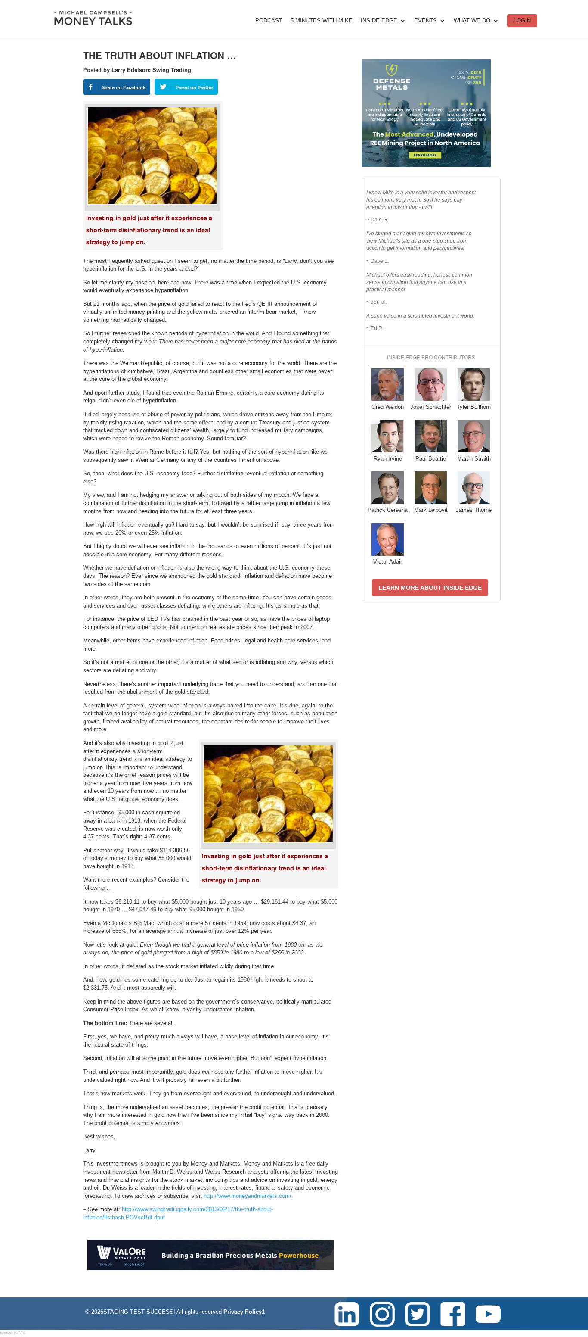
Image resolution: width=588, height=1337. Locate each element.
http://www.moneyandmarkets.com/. (248, 1196)
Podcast (268, 21)
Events (425, 21)
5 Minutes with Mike (322, 21)
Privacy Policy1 (244, 1312)
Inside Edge (379, 21)
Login (522, 20)
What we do (472, 21)
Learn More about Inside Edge (430, 587)
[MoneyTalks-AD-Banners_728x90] (210, 1268)
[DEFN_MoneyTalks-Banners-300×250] (426, 165)
